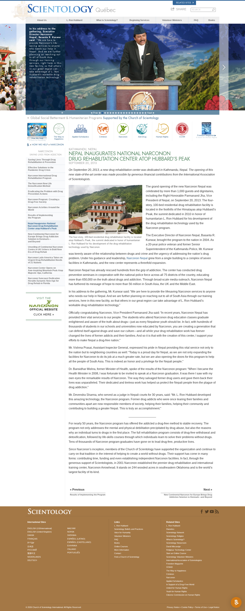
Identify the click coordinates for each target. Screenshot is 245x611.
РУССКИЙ (32, 550)
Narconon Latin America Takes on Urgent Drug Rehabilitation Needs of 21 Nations (45, 260)
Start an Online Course (176, 553)
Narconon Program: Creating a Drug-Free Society (43, 200)
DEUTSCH (32, 560)
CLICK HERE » (44, 314)
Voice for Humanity (122, 532)
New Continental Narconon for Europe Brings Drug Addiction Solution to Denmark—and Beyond (43, 238)
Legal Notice (214, 607)
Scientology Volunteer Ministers (179, 557)
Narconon (123, 137)
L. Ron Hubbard (74, 20)
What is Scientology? (107, 20)
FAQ (196, 20)
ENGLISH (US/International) (39, 528)
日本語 (30, 546)
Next (149, 113)
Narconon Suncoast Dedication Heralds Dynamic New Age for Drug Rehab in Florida (44, 281)
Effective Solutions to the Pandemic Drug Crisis (40, 168)
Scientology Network (175, 532)
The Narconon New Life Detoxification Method (40, 184)
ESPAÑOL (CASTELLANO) (79, 542)
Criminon (103, 137)
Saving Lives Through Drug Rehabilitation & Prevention (42, 160)
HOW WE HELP (40, 144)
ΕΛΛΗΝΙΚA (72, 546)
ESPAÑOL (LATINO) (76, 539)
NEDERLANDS (34, 557)
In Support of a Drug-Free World (180, 584)
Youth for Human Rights (176, 591)
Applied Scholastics (80, 137)
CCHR (182, 137)
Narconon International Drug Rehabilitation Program (42, 176)
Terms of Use (201, 607)
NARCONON (57, 144)
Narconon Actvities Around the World (44, 208)
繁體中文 (31, 553)
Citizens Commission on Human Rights (183, 595)
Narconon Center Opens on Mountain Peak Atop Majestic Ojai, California (45, 270)
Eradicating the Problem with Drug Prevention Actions (45, 192)
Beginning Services (139, 20)
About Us (42, 20)
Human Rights (162, 137)
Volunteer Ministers (172, 20)
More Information (121, 550)
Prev (95, 113)
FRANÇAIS (32, 539)
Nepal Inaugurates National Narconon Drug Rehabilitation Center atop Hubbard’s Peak (43, 226)
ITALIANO (71, 549)
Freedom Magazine (206, 136)
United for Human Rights (177, 588)
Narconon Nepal (137, 258)
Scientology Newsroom (176, 543)
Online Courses (121, 546)
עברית (30, 542)
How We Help (37, 138)
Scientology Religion (175, 536)
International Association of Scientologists (184, 560)
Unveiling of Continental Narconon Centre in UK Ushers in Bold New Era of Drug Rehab (45, 249)
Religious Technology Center (178, 550)
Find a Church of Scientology (126, 557)
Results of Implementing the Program (40, 216)
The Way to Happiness (59, 138)
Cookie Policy (187, 607)
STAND (169, 567)
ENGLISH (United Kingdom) (39, 532)
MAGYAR (71, 528)
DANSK (30, 535)
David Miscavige (173, 546)
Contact (117, 553)
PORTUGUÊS (73, 552)
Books (211, 20)
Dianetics (170, 529)
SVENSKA (71, 535)
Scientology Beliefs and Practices (128, 529)
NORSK (70, 532)
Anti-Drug (142, 137)
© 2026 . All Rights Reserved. (53, 607)
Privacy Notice (173, 607)
